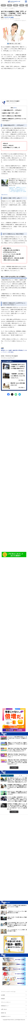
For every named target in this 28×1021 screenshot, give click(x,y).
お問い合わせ (4, 1009)
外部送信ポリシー (5, 1005)
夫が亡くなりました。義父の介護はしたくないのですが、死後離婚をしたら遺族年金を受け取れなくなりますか (17, 793)
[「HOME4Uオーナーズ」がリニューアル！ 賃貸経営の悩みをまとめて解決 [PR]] (14, 914)
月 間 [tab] (20, 775)
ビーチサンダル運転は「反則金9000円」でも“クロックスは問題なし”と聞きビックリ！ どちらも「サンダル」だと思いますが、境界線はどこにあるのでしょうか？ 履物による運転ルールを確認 (17, 799)
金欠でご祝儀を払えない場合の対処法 (11, 115)
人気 (3, 5)
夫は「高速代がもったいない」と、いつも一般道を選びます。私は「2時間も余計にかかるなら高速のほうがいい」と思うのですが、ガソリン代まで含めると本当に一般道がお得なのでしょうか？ (17, 780)
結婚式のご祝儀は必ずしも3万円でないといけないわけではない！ (14, 119)
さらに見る (14, 767)
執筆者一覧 (3, 1012)
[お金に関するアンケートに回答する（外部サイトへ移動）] (14, 944)
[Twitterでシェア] (12, 394)
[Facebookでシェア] (8, 394)
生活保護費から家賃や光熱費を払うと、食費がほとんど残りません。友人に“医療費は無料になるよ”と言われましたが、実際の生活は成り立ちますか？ (17, 786)
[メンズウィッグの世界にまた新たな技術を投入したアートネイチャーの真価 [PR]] (14, 908)
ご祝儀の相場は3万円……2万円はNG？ (12, 110)
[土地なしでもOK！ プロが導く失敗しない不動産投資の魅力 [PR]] (14, 919)
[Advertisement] (14, 85)
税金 (22, 5)
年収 (9, 5)
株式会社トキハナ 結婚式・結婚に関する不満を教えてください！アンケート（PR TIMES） (14, 351)
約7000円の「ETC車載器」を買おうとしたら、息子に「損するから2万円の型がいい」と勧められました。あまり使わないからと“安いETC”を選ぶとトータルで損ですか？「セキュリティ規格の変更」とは (17, 806)
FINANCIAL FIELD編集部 (9, 17)
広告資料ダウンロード (6, 1016)
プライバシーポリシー (6, 1002)
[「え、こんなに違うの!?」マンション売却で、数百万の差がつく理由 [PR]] (14, 933)
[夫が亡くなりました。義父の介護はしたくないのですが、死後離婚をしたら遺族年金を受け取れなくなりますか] (4, 793)
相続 (16, 5)
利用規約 (3, 998)
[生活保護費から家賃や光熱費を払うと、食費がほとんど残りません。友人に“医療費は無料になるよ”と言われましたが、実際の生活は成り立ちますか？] (4, 786)
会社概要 (3, 995)
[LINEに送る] (16, 394)
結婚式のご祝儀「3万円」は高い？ (11, 113)
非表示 (14, 107)
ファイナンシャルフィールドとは (8, 991)
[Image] (14, 554)
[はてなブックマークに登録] (19, 394)
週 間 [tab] (7, 775)
